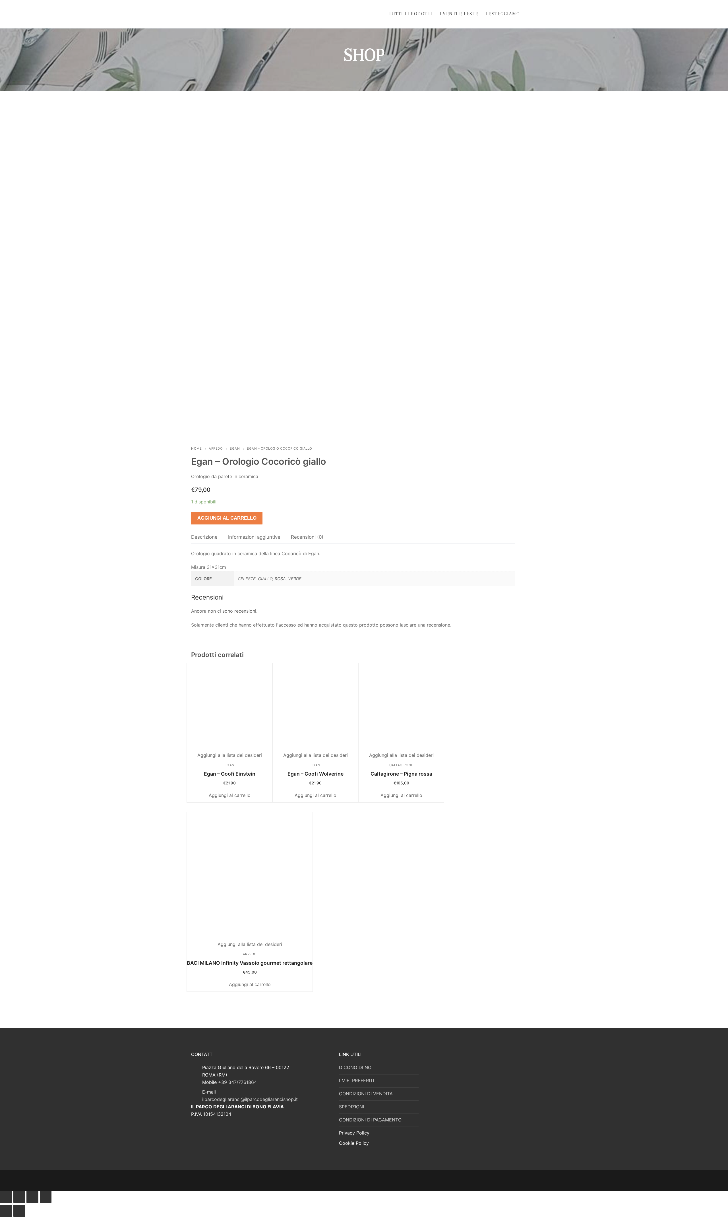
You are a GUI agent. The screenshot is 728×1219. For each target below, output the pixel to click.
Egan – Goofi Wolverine (316, 774)
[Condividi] (19, 1197)
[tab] (204, 537)
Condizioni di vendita (366, 1093)
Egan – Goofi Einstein (229, 774)
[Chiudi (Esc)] (6, 1197)
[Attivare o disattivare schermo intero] (32, 1197)
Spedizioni (351, 1107)
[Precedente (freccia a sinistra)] (6, 1211)
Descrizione (204, 537)
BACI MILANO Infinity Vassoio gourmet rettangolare (250, 963)
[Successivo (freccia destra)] (19, 1211)
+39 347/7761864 (237, 1082)
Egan (235, 449)
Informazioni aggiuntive (254, 537)
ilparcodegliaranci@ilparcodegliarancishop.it (250, 1099)
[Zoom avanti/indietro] (46, 1197)
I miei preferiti (356, 1080)
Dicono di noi (356, 1067)
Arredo (216, 449)
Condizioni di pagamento (370, 1120)
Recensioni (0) (307, 537)
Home (196, 449)
